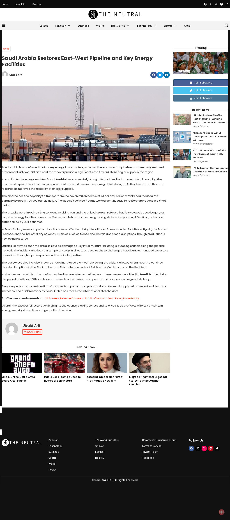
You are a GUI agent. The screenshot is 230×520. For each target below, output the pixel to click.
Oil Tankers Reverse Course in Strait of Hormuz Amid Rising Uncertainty (92, 298)
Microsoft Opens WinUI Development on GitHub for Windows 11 (210, 136)
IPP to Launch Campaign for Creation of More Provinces (210, 169)
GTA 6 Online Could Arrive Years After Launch (19, 378)
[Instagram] (216, 4)
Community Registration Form (159, 440)
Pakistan (60, 26)
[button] (153, 75)
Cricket (99, 446)
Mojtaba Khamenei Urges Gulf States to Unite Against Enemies (149, 380)
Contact (37, 4)
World (100, 26)
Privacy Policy (150, 452)
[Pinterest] (221, 4)
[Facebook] (205, 4)
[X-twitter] (210, 4)
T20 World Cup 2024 (107, 440)
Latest (44, 26)
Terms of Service (152, 446)
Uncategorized (201, 161)
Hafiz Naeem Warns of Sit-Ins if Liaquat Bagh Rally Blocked (209, 154)
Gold (187, 26)
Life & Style (118, 26)
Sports (168, 26)
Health (52, 469)
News (196, 126)
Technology (144, 26)
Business (83, 26)
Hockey (99, 458)
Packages (148, 458)
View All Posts (32, 332)
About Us (20, 4)
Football (100, 452)
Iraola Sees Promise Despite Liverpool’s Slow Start (62, 378)
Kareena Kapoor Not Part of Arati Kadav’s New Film (105, 378)
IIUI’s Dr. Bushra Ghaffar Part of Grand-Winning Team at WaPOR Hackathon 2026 (210, 119)
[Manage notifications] (221, 512)
